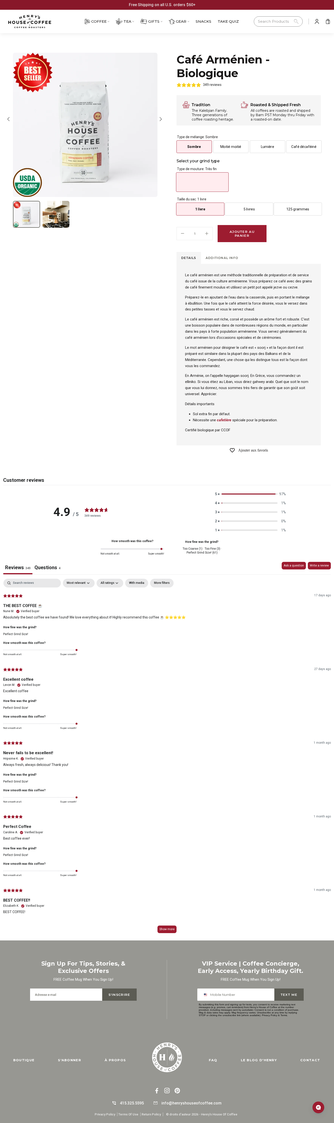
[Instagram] (167, 1091)
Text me (289, 995)
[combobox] (206, 994)
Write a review (319, 565)
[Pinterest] (177, 1091)
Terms (283, 1015)
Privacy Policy (269, 1015)
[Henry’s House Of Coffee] (35, 21)
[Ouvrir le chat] (318, 1107)
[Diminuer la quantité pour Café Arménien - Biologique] (182, 233)
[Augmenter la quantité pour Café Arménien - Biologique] (206, 233)
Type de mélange (197, 137)
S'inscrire (119, 995)
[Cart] (328, 21)
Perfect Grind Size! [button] (15, 634)
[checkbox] (136, 583)
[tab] (189, 258)
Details (188, 258)
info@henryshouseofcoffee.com (191, 1103)
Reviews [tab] (18, 567)
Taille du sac (191, 199)
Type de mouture (197, 169)
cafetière (224, 420)
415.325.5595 (132, 1103)
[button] (278, 21)
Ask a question (294, 565)
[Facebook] (156, 1091)
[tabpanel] (167, 758)
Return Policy (151, 1114)
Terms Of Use (128, 1114)
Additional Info (222, 258)
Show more (167, 929)
